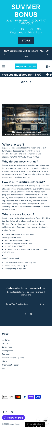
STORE (26, 40)
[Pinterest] (25, 314)
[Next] (47, 54)
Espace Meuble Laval (23, 243)
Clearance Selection (10, 365)
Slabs (4, 361)
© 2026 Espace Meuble (11, 424)
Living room (7, 347)
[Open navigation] (7, 66)
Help (4, 368)
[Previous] (4, 54)
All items (6, 340)
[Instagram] (31, 314)
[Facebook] (21, 314)
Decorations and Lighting (13, 358)
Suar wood (6, 343)
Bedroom (6, 354)
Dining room (7, 350)
